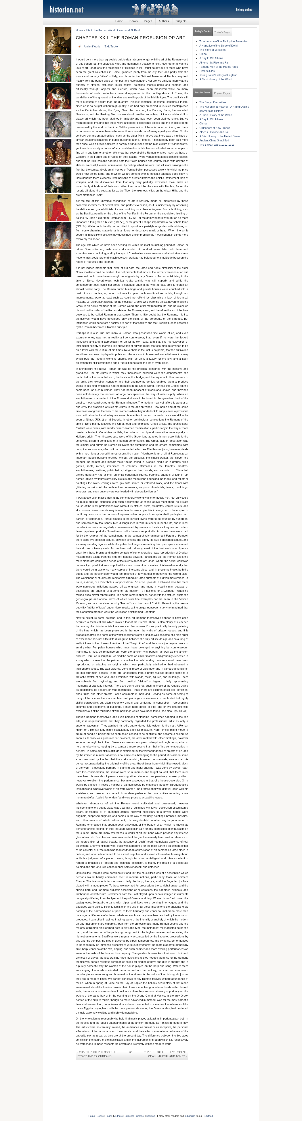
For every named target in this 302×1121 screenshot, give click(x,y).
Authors (164, 21)
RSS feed (208, 1116)
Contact (140, 1116)
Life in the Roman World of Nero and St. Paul (113, 30)
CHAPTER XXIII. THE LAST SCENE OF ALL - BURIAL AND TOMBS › (165, 1054)
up (130, 1052)
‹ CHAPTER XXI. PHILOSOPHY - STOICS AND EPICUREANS (97, 1054)
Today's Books (203, 31)
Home (119, 21)
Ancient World (92, 46)
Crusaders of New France (214, 128)
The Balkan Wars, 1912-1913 (217, 144)
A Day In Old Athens (211, 58)
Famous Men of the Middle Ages (218, 66)
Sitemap (150, 1116)
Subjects (181, 21)
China (203, 54)
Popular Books (202, 92)
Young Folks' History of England (218, 75)
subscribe (190, 1116)
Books (134, 21)
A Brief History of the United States (219, 136)
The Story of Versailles (212, 49)
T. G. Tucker (112, 46)
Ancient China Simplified (214, 140)
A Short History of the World (215, 79)
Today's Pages (222, 32)
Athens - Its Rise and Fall (214, 62)
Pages (148, 21)
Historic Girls (207, 71)
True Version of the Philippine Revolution (223, 41)
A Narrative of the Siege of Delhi (218, 45)
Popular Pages (222, 93)
